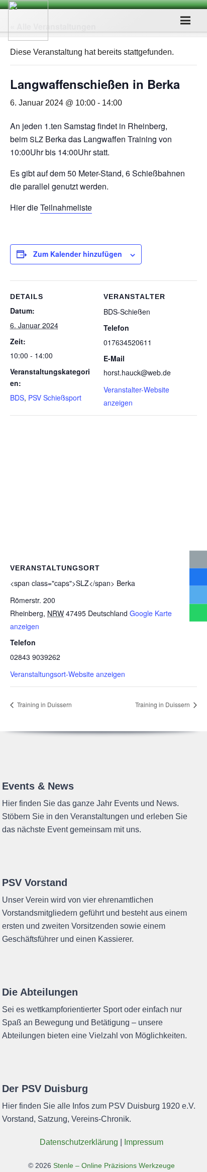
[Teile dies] (198, 577)
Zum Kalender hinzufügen (77, 254)
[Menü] (185, 20)
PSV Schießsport (54, 398)
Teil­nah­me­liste (66, 207)
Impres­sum (143, 1142)
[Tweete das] (198, 595)
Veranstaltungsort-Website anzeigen (67, 674)
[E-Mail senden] (198, 559)
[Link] (28, 21)
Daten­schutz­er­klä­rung (79, 1142)
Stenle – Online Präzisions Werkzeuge (113, 1165)
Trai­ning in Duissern (44, 704)
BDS (17, 398)
